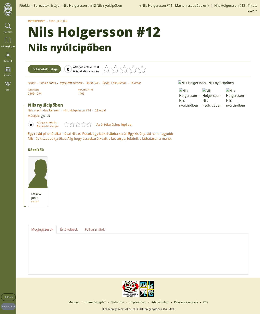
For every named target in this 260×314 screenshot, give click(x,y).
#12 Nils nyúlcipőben (106, 5)
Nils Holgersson (75, 5)
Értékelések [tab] (69, 229)
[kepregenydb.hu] (8, 9)
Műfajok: (34, 116)
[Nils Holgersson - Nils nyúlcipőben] (213, 82)
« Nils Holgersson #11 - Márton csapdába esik (174, 5)
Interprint (36, 21)
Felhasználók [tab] (95, 229)
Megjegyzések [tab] (42, 229)
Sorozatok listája (46, 5)
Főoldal (24, 5)
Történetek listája (44, 69)
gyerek (45, 116)
